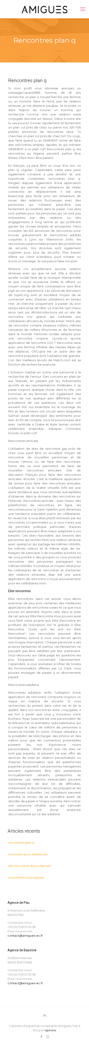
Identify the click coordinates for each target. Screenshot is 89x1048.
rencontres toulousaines (26, 877)
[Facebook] (41, 1037)
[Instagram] (47, 1037)
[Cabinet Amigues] (44, 9)
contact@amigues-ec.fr (25, 935)
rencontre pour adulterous (27, 854)
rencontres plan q (21, 842)
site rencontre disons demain (29, 866)
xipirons (50, 1030)
